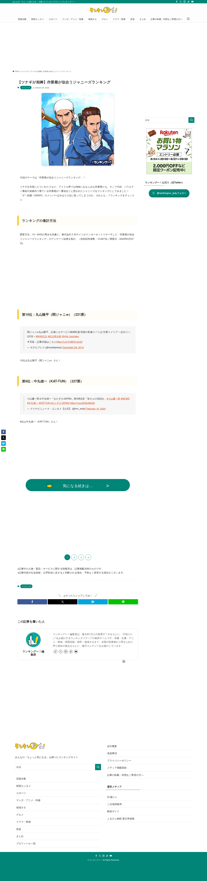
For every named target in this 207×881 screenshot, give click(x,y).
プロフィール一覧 (26, 843)
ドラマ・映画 (23, 821)
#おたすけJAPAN (59, 403)
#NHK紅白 (41, 336)
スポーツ (21, 793)
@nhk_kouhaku (70, 336)
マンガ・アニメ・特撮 (28, 800)
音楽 (18, 829)
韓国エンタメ (23, 786)
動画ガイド (113, 811)
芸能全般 (21, 778)
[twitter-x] (181, 1)
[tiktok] (188, 1)
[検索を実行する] (191, 120)
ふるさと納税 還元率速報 (120, 818)
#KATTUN (44, 403)
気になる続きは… (78, 485)
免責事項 (112, 753)
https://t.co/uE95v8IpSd (82, 403)
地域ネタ (21, 807)
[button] (32, 601)
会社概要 (112, 746)
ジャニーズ (26, 87)
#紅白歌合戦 (54, 336)
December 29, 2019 (73, 347)
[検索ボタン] (188, 18)
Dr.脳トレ (112, 797)
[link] (55, 652)
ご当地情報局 (114, 804)
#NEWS (125, 398)
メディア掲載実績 (117, 767)
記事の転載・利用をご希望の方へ (125, 775)
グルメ (19, 814)
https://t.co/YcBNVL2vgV (69, 341)
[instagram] (185, 1)
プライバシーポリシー (119, 760)
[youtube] (192, 1)
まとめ (19, 836)
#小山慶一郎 (113, 398)
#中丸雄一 (32, 403)
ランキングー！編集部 (33, 653)
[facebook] (177, 1)
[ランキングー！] (103, 10)
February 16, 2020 (96, 408)
